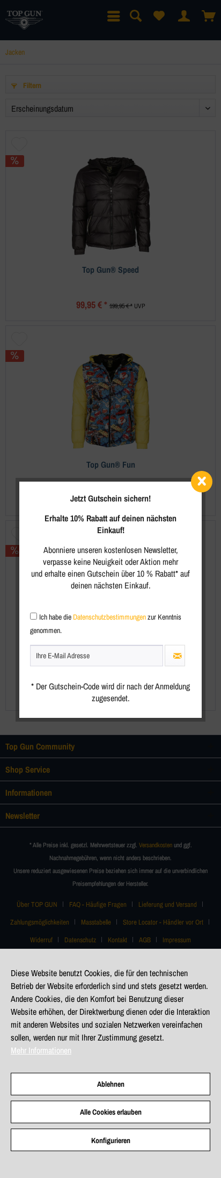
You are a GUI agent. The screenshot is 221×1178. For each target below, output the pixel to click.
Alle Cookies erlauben (111, 1112)
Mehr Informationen (41, 1050)
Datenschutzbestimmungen (109, 617)
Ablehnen (110, 1084)
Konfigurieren (110, 1140)
